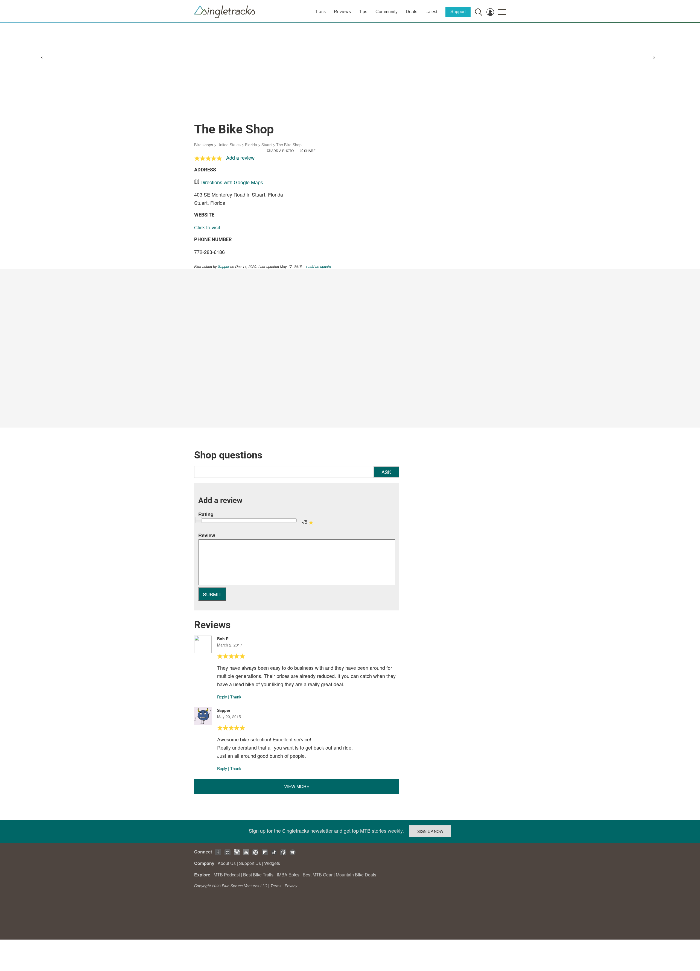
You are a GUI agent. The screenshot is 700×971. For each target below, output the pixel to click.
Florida (251, 144)
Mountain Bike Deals (356, 874)
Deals (411, 11)
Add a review (240, 157)
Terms (275, 885)
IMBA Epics (288, 874)
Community (386, 11)
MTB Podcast (227, 874)
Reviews (342, 11)
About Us (227, 863)
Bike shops (203, 144)
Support (458, 11)
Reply (222, 697)
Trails (320, 11)
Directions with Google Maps (231, 182)
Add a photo (282, 150)
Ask (386, 471)
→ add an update (317, 266)
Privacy (291, 885)
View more (297, 786)
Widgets (272, 863)
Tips (363, 11)
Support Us (250, 863)
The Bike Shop (289, 144)
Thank (235, 697)
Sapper (223, 266)
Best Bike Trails (258, 874)
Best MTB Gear (317, 874)
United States (229, 144)
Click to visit (207, 227)
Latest (431, 11)
